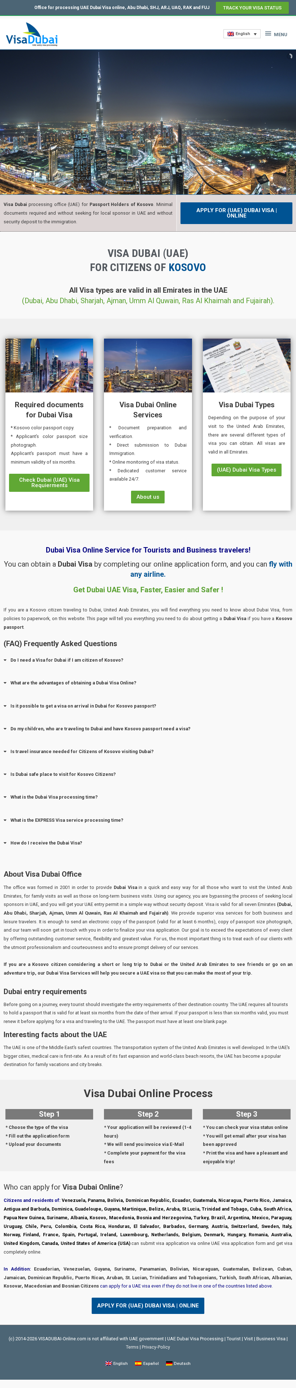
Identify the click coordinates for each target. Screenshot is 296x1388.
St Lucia (190, 1209)
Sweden (270, 1226)
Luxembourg (134, 1234)
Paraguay (281, 1217)
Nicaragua (229, 1200)
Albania (78, 1217)
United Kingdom (21, 1243)
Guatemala (204, 1200)
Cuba (255, 1209)
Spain (68, 1234)
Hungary (236, 1234)
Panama (96, 1200)
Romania (258, 1234)
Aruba (172, 1209)
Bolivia (115, 1200)
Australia (281, 1234)
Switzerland (244, 1226)
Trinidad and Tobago (224, 1209)
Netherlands (164, 1234)
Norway (11, 1234)
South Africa (277, 1209)
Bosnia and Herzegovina (163, 1217)
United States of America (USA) (95, 1243)
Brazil (218, 1217)
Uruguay (12, 1226)
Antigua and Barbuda (26, 1209)
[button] (252, 8)
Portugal (87, 1234)
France (50, 1234)
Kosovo (98, 1217)
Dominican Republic (148, 1200)
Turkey (200, 1217)
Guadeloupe (88, 1209)
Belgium (191, 1234)
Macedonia (121, 1217)
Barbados (174, 1226)
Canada (50, 1243)
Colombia (65, 1226)
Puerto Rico (257, 1200)
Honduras (119, 1226)
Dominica (62, 1209)
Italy (286, 1226)
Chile (31, 1226)
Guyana (111, 1209)
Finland (31, 1234)
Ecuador (181, 1200)
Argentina (238, 1217)
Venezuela (73, 1200)
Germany (198, 1226)
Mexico (260, 1217)
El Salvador (147, 1226)
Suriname (57, 1217)
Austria (219, 1226)
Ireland (108, 1234)
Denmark (213, 1234)
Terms (132, 1347)
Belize (156, 1209)
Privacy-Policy (156, 1347)
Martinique (134, 1209)
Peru (45, 1226)
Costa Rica (92, 1226)
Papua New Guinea (24, 1217)
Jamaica (281, 1200)
